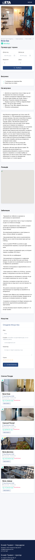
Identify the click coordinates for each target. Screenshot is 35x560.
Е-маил (15, 338)
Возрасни (5, 59)
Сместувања (19, 38)
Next (30, 21)
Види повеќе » (7, 403)
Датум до (21, 52)
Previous (4, 21)
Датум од (5, 52)
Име (4, 330)
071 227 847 (4, 551)
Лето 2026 (28, 38)
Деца (20, 59)
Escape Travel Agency (7, 38)
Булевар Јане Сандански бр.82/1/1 (11, 547)
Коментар (5, 346)
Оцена (5, 357)
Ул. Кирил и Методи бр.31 (8, 557)
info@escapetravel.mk (7, 549)
